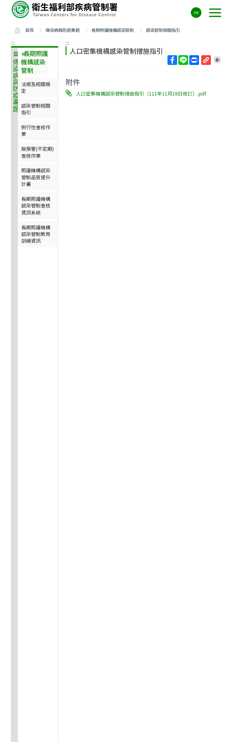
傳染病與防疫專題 (62, 30)
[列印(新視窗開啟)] (194, 60)
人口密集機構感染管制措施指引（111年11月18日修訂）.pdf (141, 93)
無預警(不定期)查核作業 (37, 152)
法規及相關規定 (35, 87)
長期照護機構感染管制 (112, 30)
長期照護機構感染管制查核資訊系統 (35, 205)
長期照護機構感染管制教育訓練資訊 (35, 234)
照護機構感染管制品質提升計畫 (35, 177)
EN (196, 12)
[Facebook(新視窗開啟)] (172, 60)
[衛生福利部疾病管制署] (65, 9)
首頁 (29, 30)
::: (13, 42)
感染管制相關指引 (163, 30)
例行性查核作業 (35, 130)
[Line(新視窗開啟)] (183, 60)
